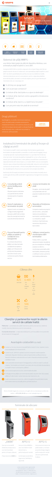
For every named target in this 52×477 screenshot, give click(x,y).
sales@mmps (36, 393)
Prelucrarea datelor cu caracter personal (26, 468)
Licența (18, 467)
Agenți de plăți (32, 467)
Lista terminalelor (24, 467)
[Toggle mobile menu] (49, 3)
